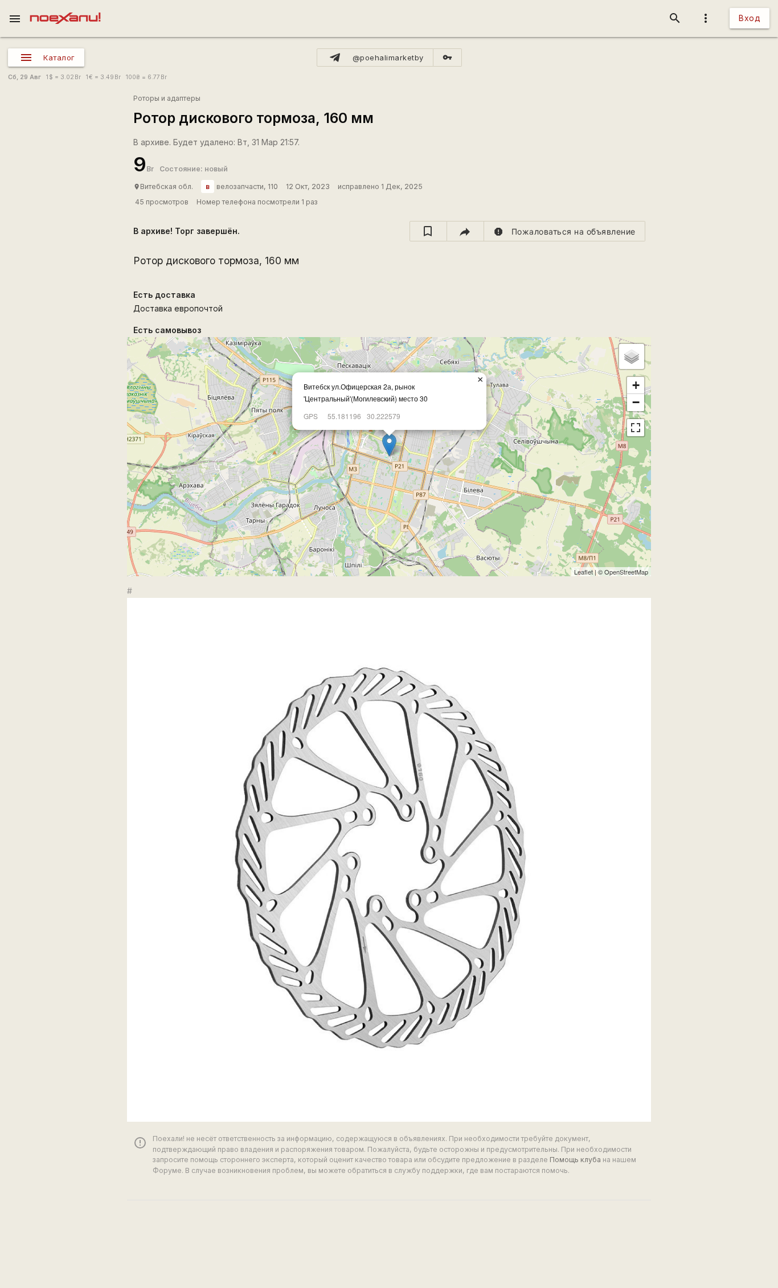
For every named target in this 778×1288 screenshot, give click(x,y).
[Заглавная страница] (65, 8)
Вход (749, 18)
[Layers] (631, 356)
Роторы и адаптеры (166, 98)
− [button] (636, 402)
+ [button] (636, 385)
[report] (564, 231)
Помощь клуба (575, 1159)
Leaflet (583, 571)
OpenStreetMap (626, 571)
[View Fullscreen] (635, 427)
